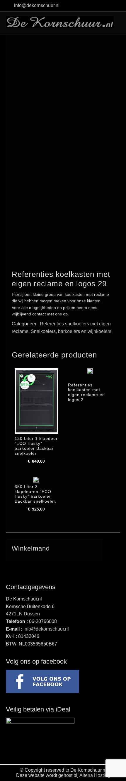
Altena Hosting (94, 775)
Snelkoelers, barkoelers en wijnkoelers (71, 331)
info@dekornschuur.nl (36, 5)
